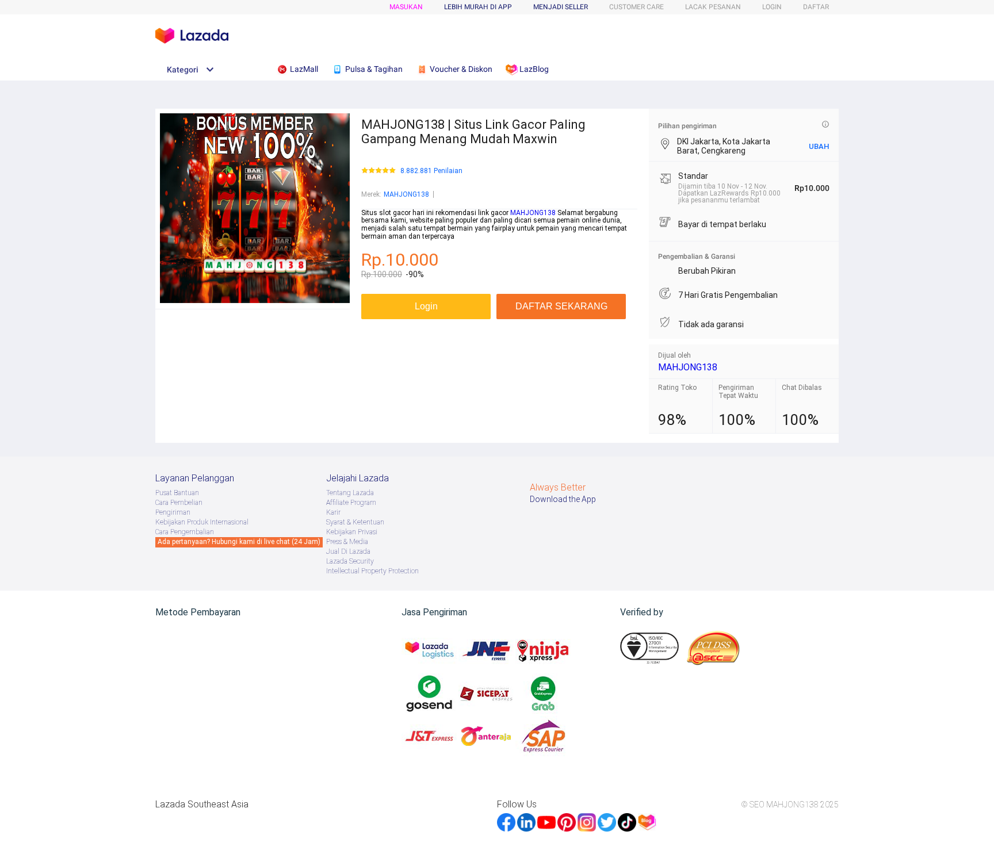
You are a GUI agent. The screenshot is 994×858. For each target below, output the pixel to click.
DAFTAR (816, 7)
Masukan (406, 7)
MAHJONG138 (406, 194)
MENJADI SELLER (560, 7)
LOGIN (772, 7)
